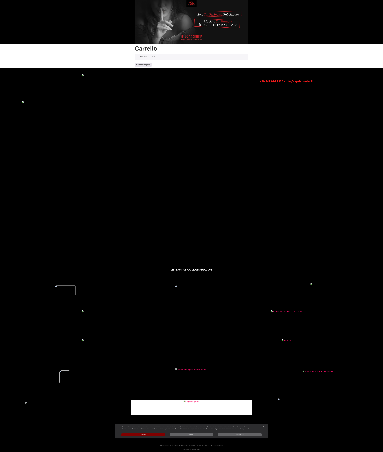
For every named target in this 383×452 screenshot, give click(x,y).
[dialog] (191, 431)
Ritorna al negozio (143, 65)
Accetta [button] (143, 434)
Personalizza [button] (240, 434)
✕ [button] (263, 426)
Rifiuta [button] (191, 434)
